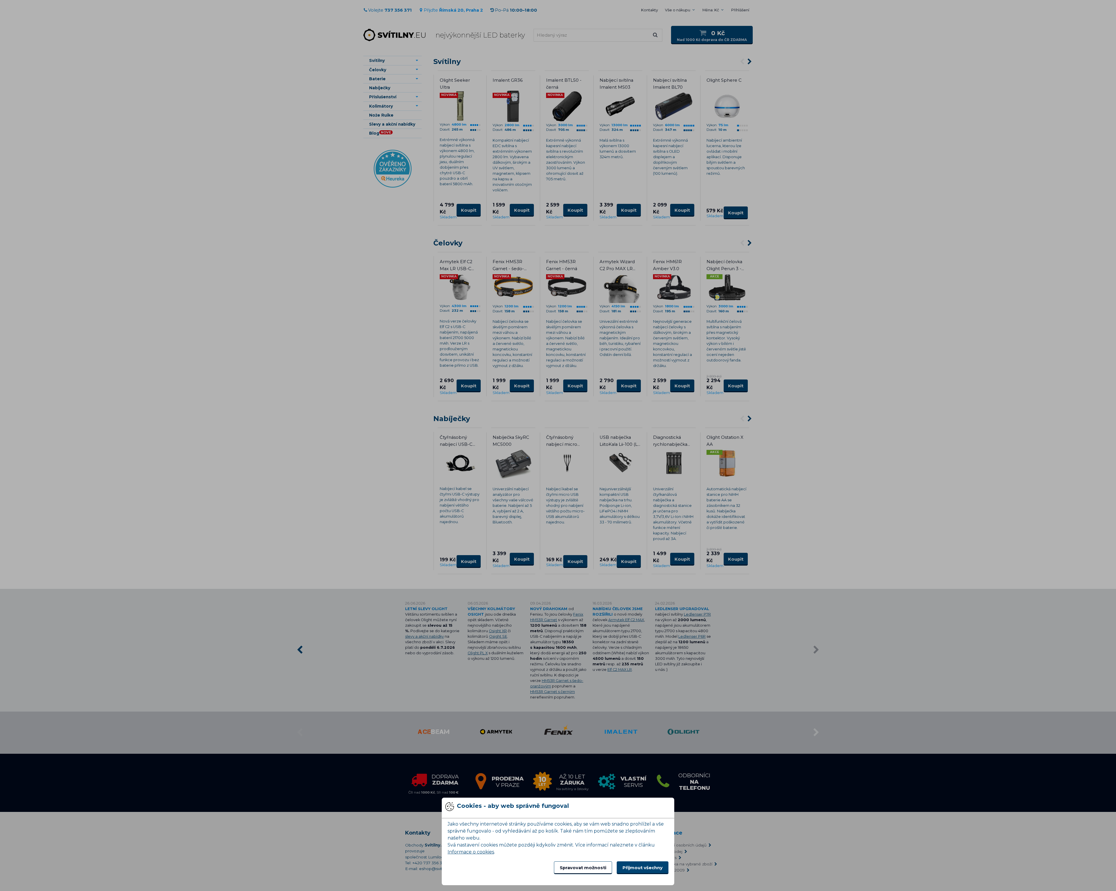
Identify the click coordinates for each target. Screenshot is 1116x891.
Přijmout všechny (643, 867)
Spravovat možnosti (583, 867)
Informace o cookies (471, 852)
